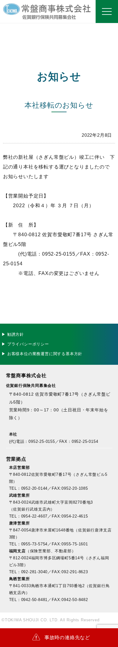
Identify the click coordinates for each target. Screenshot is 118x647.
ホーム (59, 11)
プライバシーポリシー (28, 344)
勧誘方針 (15, 334)
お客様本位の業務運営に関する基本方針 (44, 353)
